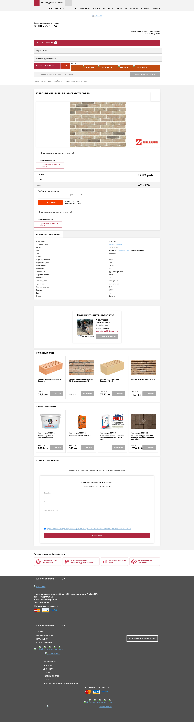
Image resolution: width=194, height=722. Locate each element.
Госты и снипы (131, 8)
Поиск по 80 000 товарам (145, 75)
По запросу (87, 394)
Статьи (119, 8)
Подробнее (50, 373)
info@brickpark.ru (49, 599)
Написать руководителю (46, 59)
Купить (58, 394)
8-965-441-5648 (102, 328)
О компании (84, 8)
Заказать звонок (108, 336)
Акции (39, 631)
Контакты (156, 8)
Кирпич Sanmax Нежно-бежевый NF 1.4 (109, 380)
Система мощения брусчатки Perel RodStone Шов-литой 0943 (112, 437)
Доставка (145, 8)
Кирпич (43, 81)
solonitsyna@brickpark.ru (107, 331)
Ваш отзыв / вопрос (51, 511)
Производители (44, 635)
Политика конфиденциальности (60, 683)
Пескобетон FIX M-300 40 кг (80, 436)
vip (65, 65)
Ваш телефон (48, 502)
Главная (36, 81)
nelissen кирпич (115, 244)
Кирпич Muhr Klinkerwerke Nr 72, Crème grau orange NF (81, 380)
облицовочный (123, 250)
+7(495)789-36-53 (46, 597)
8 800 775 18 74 (56, 8)
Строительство (44, 642)
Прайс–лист (42, 639)
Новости (96, 8)
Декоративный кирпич (55, 81)
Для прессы (108, 8)
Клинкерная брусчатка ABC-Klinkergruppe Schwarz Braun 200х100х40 (142, 437)
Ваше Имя (47, 493)
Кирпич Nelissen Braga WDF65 (143, 379)
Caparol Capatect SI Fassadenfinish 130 (45, 437)
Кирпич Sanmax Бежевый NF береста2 (50, 380)
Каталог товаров (45, 579)
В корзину (52, 202)
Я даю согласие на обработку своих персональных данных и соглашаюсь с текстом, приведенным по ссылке (89, 529)
